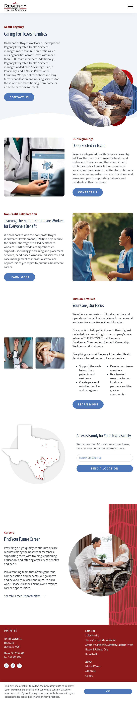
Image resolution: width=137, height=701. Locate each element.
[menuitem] (109, 643)
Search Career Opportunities (22, 596)
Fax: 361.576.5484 (12, 657)
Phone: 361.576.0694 (14, 653)
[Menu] (130, 7)
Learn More (20, 277)
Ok (108, 691)
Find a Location (104, 468)
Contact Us (19, 97)
